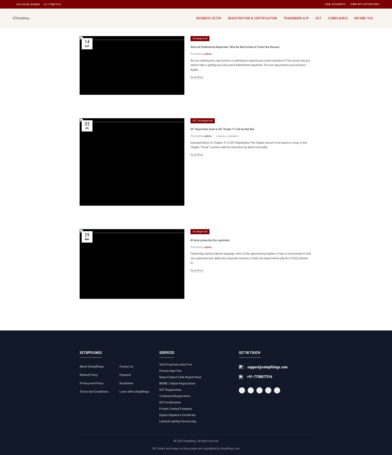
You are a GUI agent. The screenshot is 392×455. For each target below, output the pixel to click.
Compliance (338, 18)
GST (318, 18)
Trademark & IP (296, 18)
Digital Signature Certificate (177, 415)
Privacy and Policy (92, 383)
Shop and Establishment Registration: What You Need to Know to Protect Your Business (235, 47)
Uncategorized (200, 38)
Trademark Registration (174, 396)
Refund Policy (89, 375)
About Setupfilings (92, 366)
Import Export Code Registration (180, 377)
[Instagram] (259, 390)
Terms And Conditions (94, 391)
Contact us (126, 366)
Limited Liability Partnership (177, 421)
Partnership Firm (170, 371)
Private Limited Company (175, 409)
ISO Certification (170, 402)
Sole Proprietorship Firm (175, 364)
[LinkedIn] (277, 390)
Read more (197, 77)
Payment (125, 375)
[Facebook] (242, 390)
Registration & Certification (252, 18)
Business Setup (209, 18)
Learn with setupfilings (364, 4)
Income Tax (363, 18)
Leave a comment (227, 136)
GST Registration (170, 390)
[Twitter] (251, 390)
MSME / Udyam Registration (177, 383)
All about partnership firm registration (210, 240)
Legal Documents (334, 4)
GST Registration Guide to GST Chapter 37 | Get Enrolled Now (222, 129)
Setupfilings (189, 441)
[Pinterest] (268, 390)
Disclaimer (126, 383)
